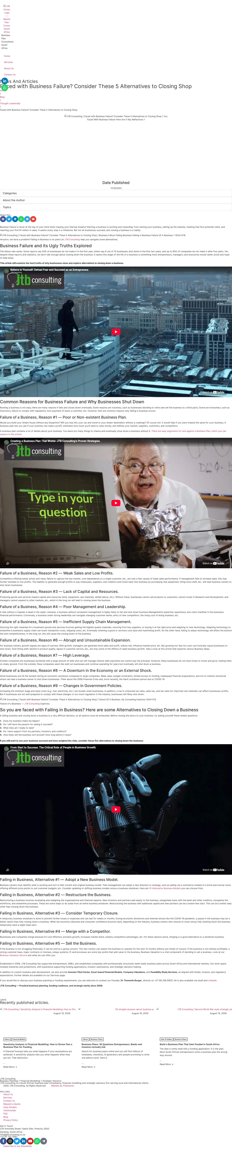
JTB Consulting (72, 239)
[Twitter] (16, 1141)
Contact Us (10, 74)
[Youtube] (30, 1141)
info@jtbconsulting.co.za (12, 1134)
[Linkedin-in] (4, 81)
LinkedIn (212, 980)
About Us (9, 68)
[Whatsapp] (4, 87)
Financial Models (18, 1039)
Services (8, 62)
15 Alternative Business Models (165, 888)
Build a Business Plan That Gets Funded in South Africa (189, 1044)
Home (7, 56)
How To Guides (166, 1039)
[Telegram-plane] (43, 1141)
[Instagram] (10, 1141)
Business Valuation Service (13, 955)
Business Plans (97, 1039)
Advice (7, 1039)
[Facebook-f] (3, 1141)
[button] (3, 219)
